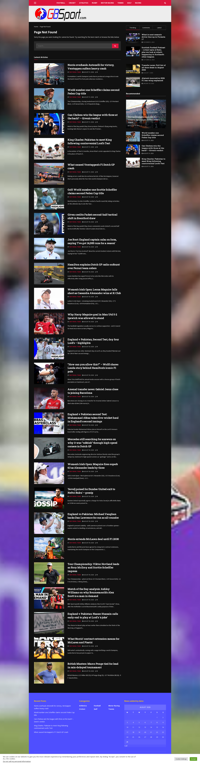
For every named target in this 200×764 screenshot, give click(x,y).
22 (157, 732)
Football (61, 3)
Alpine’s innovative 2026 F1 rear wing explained (153, 79)
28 (151, 737)
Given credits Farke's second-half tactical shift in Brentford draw (92, 216)
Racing (138, 3)
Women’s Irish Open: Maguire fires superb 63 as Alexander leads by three (93, 465)
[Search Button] (115, 46)
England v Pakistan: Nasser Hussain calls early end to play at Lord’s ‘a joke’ (93, 615)
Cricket (72, 3)
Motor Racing (107, 3)
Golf (129, 3)
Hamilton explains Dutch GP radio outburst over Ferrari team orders (94, 266)
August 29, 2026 (88, 646)
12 (139, 727)
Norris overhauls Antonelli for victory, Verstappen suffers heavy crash (91, 66)
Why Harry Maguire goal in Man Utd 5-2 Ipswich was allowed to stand (92, 316)
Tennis (120, 3)
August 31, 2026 (88, 72)
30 (163, 737)
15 (157, 727)
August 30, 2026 (88, 197)
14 (151, 727)
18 (133, 732)
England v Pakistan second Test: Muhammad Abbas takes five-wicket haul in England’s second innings (93, 418)
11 (133, 727)
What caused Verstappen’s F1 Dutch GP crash (51, 732)
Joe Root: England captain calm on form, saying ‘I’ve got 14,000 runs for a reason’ (92, 241)
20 (145, 732)
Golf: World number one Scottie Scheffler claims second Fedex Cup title (92, 191)
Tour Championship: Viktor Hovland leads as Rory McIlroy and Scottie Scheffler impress (93, 567)
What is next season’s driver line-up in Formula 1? (153, 36)
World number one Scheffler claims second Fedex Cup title (153, 135)
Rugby (94, 3)
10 (127, 727)
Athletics (83, 3)
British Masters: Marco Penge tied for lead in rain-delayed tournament (93, 665)
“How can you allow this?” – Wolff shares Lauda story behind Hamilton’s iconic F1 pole (93, 368)
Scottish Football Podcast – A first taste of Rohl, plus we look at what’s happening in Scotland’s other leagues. (153, 52)
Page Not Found (45, 27)
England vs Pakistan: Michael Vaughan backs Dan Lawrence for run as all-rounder (93, 515)
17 (127, 732)
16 (163, 727)
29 (157, 737)
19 (139, 732)
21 (151, 732)
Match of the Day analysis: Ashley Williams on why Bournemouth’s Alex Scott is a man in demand (91, 592)
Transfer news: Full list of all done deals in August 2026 (154, 67)
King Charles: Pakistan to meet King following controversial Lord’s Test (90, 141)
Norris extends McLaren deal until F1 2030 (93, 539)
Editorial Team (75, 72)
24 (127, 737)
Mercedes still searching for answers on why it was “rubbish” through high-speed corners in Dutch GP (92, 442)
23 (163, 732)
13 (145, 727)
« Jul (125, 746)
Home (36, 27)
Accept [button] (193, 759)
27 (145, 737)
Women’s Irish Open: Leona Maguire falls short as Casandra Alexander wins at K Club (94, 291)
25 (133, 737)
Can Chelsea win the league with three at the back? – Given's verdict (92, 116)
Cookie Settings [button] (181, 759)
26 (139, 737)
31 (127, 742)
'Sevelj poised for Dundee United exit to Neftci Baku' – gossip (91, 490)
